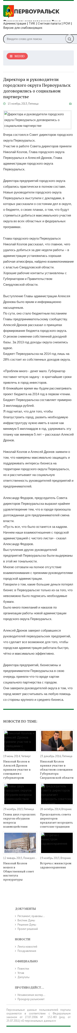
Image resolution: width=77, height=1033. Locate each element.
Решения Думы (27, 924)
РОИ (66, 23)
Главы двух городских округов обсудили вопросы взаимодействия (19, 820)
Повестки (23, 968)
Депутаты (24, 977)
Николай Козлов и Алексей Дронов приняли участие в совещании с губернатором (17, 769)
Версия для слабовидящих (22, 27)
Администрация (14, 23)
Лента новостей (27, 946)
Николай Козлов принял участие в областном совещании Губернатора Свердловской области (57, 769)
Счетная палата (49, 23)
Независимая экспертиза (33, 995)
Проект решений (28, 929)
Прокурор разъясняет (31, 999)
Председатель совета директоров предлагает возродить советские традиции (56, 820)
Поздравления (27, 951)
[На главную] (35, 12)
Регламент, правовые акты (34, 916)
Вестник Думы (26, 920)
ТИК (32, 23)
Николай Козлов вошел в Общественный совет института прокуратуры (18, 871)
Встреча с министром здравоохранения (55, 865)
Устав (21, 973)
